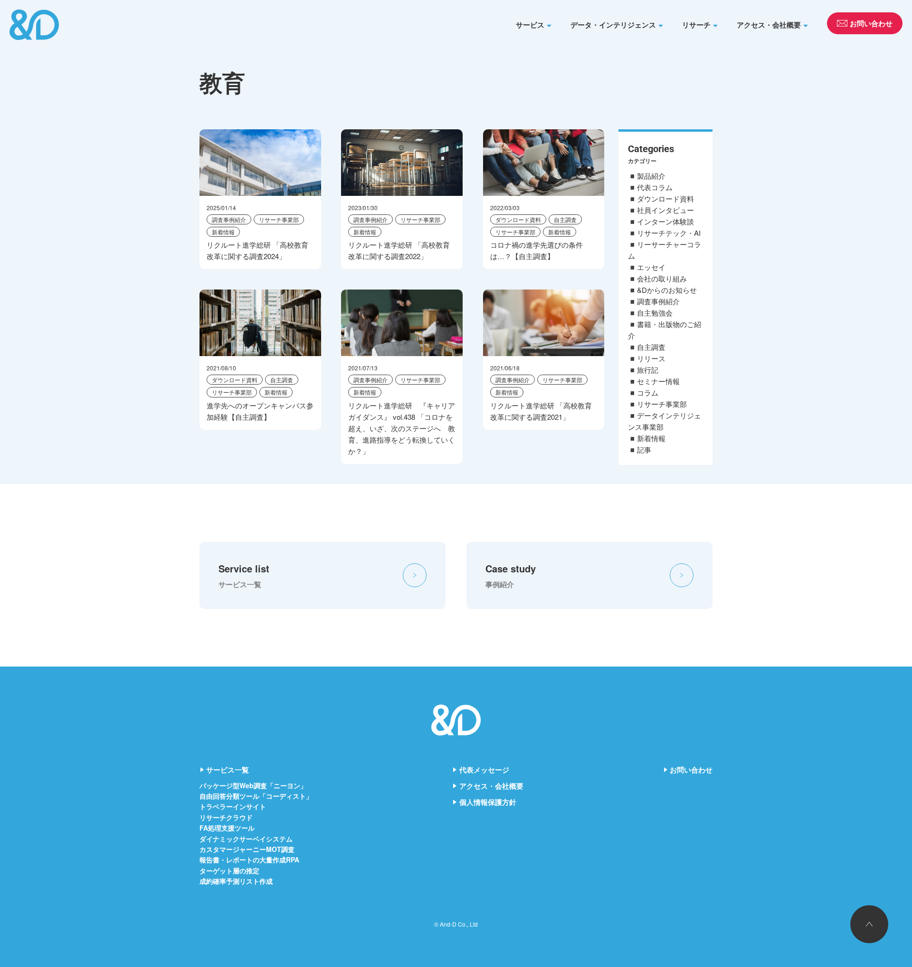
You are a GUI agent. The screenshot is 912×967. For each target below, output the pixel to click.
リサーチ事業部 (279, 219)
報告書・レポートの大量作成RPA (249, 859)
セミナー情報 (658, 381)
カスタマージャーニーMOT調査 (247, 849)
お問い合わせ (691, 769)
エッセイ (651, 267)
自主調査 (565, 219)
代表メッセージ (484, 769)
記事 (644, 449)
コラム (647, 392)
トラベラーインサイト (233, 806)
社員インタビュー (665, 210)
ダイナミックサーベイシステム (246, 838)
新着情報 (223, 232)
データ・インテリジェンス (613, 24)
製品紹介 (651, 176)
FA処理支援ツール (227, 827)
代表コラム (655, 187)
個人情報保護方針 (487, 802)
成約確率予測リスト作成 (236, 881)
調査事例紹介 (229, 219)
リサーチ (696, 24)
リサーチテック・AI (669, 233)
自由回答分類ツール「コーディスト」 (256, 796)
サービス (530, 24)
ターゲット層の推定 (229, 870)
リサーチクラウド (226, 817)
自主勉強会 (655, 313)
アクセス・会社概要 (769, 24)
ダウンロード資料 (518, 219)
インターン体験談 (665, 221)
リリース (651, 358)
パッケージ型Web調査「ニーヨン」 (253, 785)
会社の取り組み (662, 278)
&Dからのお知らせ (667, 290)
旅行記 (647, 370)
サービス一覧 (227, 769)
